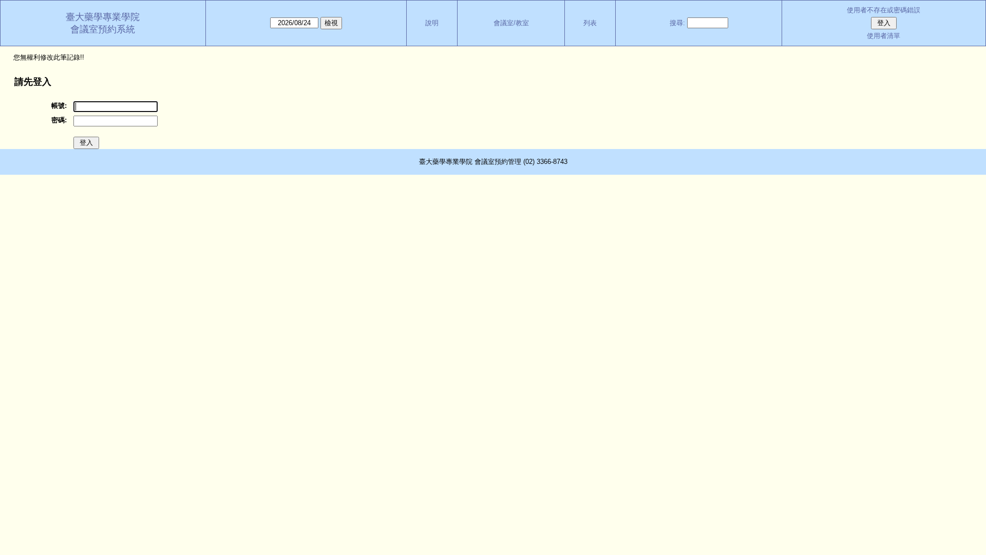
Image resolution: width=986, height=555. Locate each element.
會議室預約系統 (102, 29)
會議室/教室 (511, 23)
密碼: (59, 120)
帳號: (59, 105)
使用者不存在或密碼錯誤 (883, 10)
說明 (432, 23)
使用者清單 (883, 36)
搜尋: (677, 23)
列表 (590, 23)
